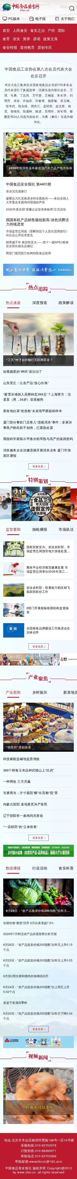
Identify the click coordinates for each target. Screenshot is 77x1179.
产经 (51, 30)
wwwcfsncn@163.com (45, 1161)
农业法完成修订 (16, 191)
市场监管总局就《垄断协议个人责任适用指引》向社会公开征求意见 (37, 233)
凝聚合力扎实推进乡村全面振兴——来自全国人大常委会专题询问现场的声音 (37, 200)
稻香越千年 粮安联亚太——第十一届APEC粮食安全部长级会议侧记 (37, 244)
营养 (26, 38)
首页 (6, 30)
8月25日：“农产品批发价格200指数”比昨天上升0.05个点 (38, 962)
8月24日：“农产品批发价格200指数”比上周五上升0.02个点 (36, 989)
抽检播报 (39, 529)
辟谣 (36, 38)
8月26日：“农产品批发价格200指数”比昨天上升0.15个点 (38, 947)
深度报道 (39, 302)
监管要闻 (13, 529)
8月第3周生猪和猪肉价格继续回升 (26, 976)
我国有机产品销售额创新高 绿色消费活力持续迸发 (37, 222)
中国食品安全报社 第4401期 (28, 184)
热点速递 (13, 302)
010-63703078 (45, 1145)
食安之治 (37, 30)
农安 (16, 38)
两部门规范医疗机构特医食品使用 (28, 253)
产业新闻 (13, 692)
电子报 (40, 18)
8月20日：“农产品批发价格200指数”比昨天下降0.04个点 (38, 1015)
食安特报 (10, 47)
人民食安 (20, 30)
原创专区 (44, 47)
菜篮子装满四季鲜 (15, 1003)
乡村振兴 (39, 692)
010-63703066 (45, 1156)
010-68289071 (45, 1150)
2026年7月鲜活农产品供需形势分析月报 (30, 934)
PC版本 (14, 18)
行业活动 (39, 868)
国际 (61, 30)
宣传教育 (27, 47)
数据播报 (13, 868)
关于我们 (67, 18)
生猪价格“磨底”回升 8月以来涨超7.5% (28, 923)
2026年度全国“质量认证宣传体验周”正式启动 (36, 209)
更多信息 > (39, 466)
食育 (6, 38)
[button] (8, 150)
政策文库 (50, 38)
